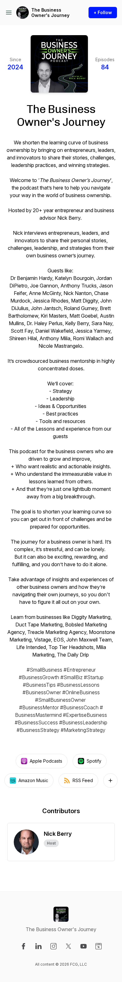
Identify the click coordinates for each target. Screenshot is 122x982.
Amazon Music (33, 780)
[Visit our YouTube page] (83, 946)
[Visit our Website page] (98, 946)
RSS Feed (83, 780)
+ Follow (103, 12)
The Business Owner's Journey (50, 12)
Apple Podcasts (46, 761)
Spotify (94, 761)
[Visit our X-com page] (68, 946)
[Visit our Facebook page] (23, 946)
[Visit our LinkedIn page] (38, 946)
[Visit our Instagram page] (53, 946)
